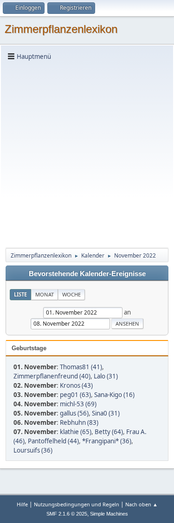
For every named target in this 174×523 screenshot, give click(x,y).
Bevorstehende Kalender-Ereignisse (87, 273)
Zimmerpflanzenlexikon (61, 29)
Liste (20, 294)
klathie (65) (75, 432)
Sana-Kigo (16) (114, 395)
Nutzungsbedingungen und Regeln (76, 504)
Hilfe (22, 504)
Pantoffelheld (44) (53, 441)
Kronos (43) (76, 385)
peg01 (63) (75, 395)
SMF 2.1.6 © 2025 (66, 514)
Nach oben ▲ (141, 504)
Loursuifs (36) (32, 450)
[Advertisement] (87, 153)
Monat (44, 294)
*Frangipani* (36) (106, 441)
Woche (71, 294)
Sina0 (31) (106, 413)
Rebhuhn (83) (79, 422)
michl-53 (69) (78, 404)
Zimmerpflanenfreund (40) (51, 376)
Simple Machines (109, 514)
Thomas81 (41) (81, 367)
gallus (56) (74, 413)
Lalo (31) (106, 376)
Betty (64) (109, 432)
